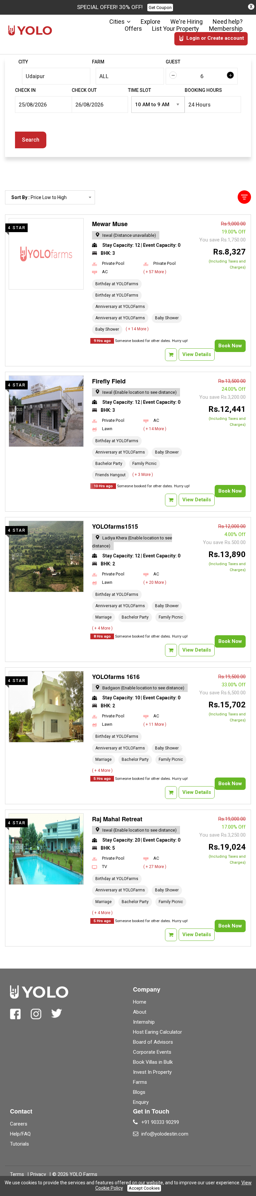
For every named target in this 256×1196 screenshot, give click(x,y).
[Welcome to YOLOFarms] (30, 30)
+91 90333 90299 (160, 1122)
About (139, 1012)
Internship (144, 1022)
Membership (226, 28)
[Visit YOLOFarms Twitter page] (56, 1014)
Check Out (84, 90)
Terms (17, 1174)
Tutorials (19, 1144)
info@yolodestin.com (164, 1134)
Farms (140, 1082)
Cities (117, 21)
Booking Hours (203, 90)
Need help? (228, 21)
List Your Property (175, 28)
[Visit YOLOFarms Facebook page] (15, 1014)
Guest (173, 61)
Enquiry (141, 1102)
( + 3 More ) (142, 475)
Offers (133, 28)
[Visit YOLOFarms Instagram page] (36, 1014)
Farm (98, 61)
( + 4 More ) (102, 628)
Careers (18, 1124)
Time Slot (139, 90)
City (23, 61)
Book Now (230, 346)
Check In (25, 90)
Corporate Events (152, 1052)
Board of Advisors (153, 1042)
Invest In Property (152, 1072)
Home (139, 1002)
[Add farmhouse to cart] (171, 354)
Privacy (38, 1174)
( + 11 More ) (154, 724)
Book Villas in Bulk (153, 1062)
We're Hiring (186, 21)
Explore (150, 21)
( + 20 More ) (154, 582)
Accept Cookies (144, 1188)
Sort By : (39, 199)
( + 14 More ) (137, 329)
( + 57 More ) (154, 272)
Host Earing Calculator (157, 1032)
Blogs (139, 1092)
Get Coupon (160, 7)
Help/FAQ (20, 1134)
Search (30, 140)
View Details (196, 354)
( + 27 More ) (154, 867)
